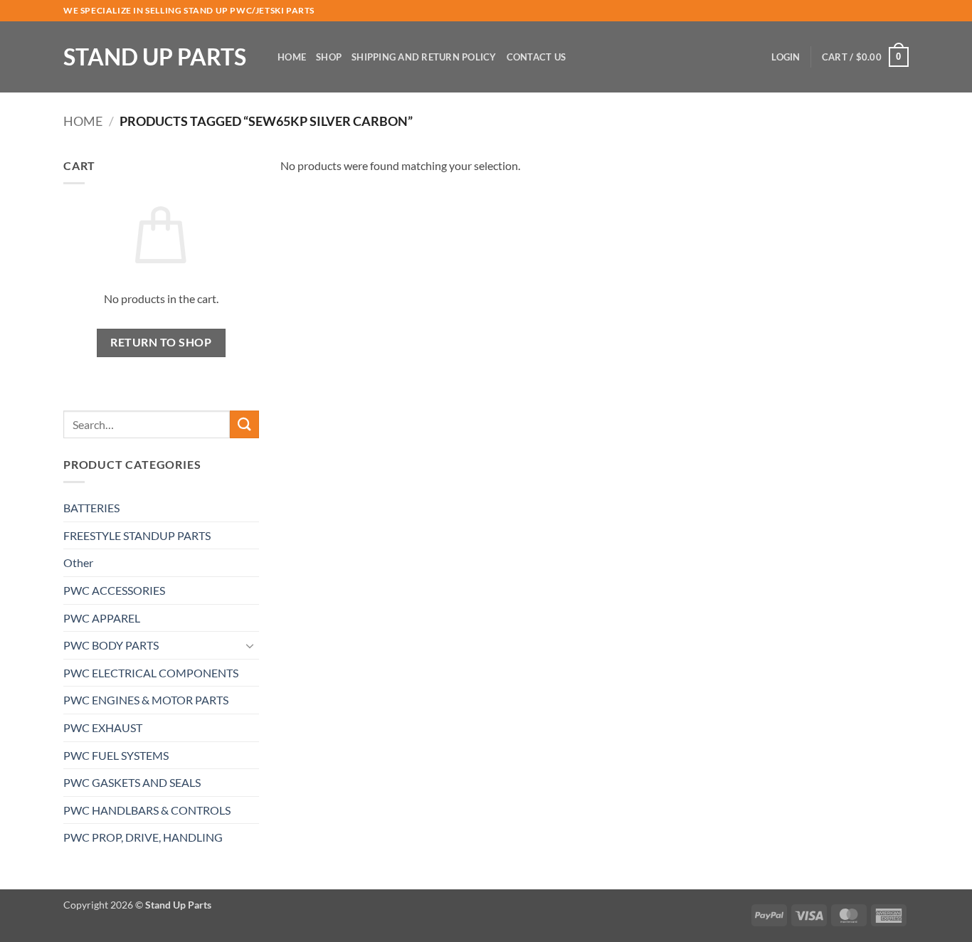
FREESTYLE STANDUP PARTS (137, 535)
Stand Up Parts (154, 57)
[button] (785, 57)
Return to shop (160, 342)
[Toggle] (250, 645)
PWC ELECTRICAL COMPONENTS (150, 672)
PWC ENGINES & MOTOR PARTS (145, 699)
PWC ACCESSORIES (114, 590)
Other (78, 562)
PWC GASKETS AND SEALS (132, 782)
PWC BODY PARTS (111, 645)
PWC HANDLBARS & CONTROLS (147, 810)
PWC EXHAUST (102, 727)
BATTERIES (91, 507)
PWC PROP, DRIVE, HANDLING (143, 837)
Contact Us (536, 57)
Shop (329, 57)
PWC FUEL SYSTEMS (116, 755)
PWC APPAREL (101, 618)
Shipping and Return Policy (424, 57)
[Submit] (244, 424)
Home (292, 57)
